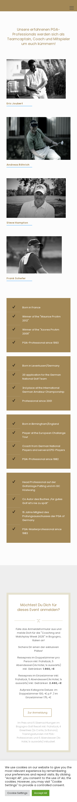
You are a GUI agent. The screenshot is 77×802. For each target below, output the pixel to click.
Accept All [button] (40, 793)
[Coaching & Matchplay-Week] (38, 5)
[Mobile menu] (71, 8)
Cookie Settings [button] (17, 793)
